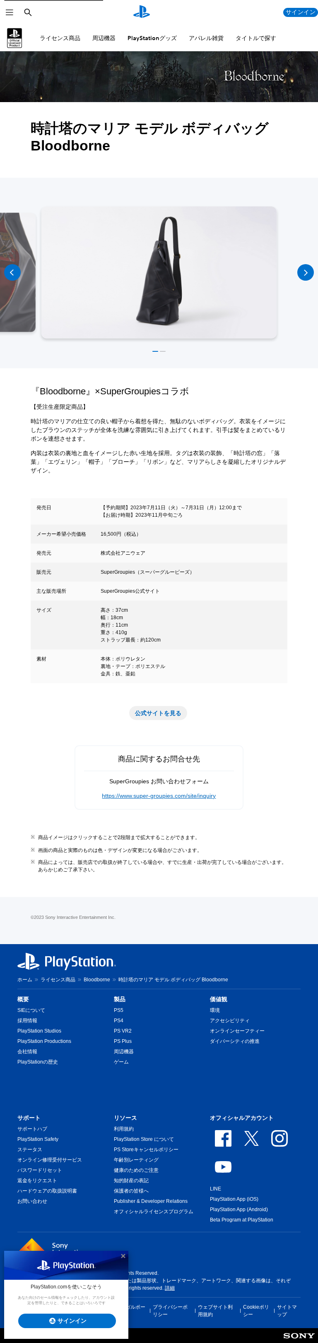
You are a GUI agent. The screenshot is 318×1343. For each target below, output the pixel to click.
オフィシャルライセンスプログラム (153, 1211)
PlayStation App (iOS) (234, 1199)
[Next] (305, 272)
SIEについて (31, 1010)
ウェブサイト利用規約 (215, 1310)
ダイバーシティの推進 (235, 1041)
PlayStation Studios (39, 1031)
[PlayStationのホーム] (141, 12)
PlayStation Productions (44, 1041)
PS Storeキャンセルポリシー (146, 1149)
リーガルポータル (130, 1310)
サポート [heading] (29, 1117)
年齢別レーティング (136, 1160)
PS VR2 (123, 1031)
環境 (215, 1010)
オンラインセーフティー (237, 1031)
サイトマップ (287, 1310)
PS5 (118, 1010)
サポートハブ (32, 1129)
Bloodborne (97, 980)
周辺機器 (104, 38)
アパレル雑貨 (206, 38)
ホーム (24, 980)
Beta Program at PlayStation (241, 1220)
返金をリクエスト (37, 1180)
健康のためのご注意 (136, 1170)
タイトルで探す (256, 38)
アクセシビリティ (230, 1020)
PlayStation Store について (144, 1139)
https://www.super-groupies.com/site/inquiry (159, 795)
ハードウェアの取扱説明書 (47, 1191)
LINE (215, 1189)
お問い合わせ (32, 1201)
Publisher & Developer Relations (151, 1201)
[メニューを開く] (9, 12)
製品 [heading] (119, 999)
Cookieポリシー (256, 1310)
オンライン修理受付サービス (49, 1160)
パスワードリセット (39, 1170)
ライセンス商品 (60, 38)
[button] (155, 351)
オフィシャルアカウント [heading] (242, 1117)
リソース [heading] (125, 1117)
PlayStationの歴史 (37, 1062)
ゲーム (121, 1062)
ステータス (29, 1149)
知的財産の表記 (131, 1180)
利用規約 (124, 1129)
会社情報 (27, 1051)
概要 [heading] (23, 999)
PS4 (118, 1020)
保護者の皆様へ (131, 1191)
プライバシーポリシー (170, 1310)
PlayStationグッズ (152, 38)
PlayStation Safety (37, 1139)
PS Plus (123, 1041)
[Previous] (12, 272)
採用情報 (27, 1020)
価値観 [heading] (218, 999)
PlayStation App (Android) (239, 1209)
